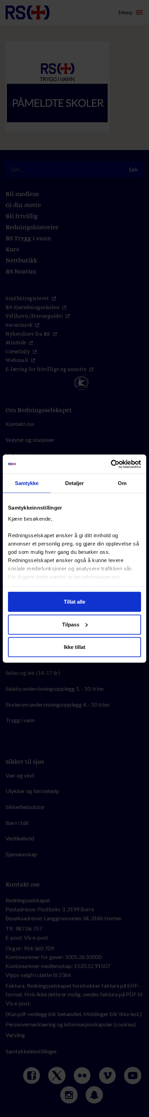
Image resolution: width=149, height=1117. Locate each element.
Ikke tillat (74, 647)
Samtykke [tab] (27, 483)
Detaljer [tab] (74, 483)
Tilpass (70, 624)
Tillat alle (74, 602)
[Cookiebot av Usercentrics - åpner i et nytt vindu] (110, 463)
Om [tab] (122, 483)
